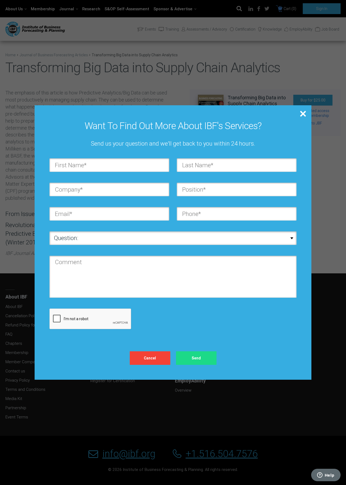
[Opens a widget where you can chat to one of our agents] (326, 475)
